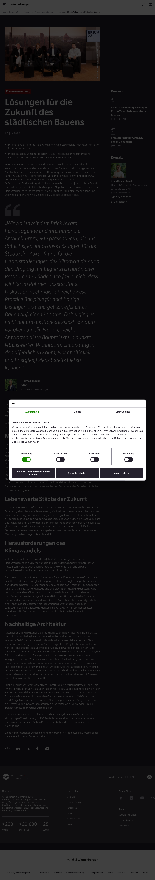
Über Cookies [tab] (123, 411)
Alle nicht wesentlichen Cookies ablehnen (33, 472)
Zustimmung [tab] (32, 411)
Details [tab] (77, 411)
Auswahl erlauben (77, 473)
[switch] (60, 459)
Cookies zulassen (121, 473)
